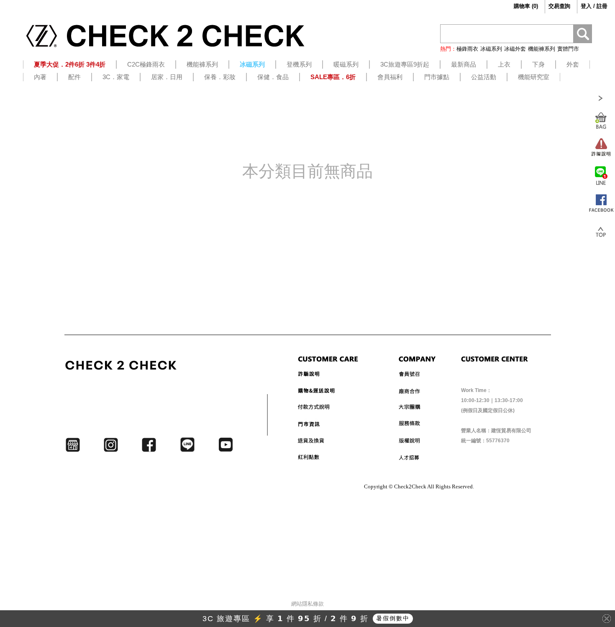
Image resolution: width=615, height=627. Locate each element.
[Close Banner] (606, 618)
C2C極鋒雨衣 (146, 64)
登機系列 (299, 64)
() (526, 6)
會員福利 (389, 76)
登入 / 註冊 (594, 6)
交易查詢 (559, 6)
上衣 (504, 64)
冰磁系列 (491, 49)
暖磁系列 (346, 64)
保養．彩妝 (220, 76)
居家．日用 (166, 76)
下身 (538, 64)
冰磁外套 (515, 49)
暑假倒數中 (393, 618)
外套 (572, 64)
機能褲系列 (541, 49)
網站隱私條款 (307, 604)
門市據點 (436, 76)
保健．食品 (273, 76)
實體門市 (568, 49)
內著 (40, 76)
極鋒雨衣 (467, 49)
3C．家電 (115, 76)
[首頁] (165, 39)
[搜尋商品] (582, 35)
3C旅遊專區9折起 (404, 64)
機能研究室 (533, 76)
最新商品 (463, 64)
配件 (74, 76)
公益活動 (483, 76)
